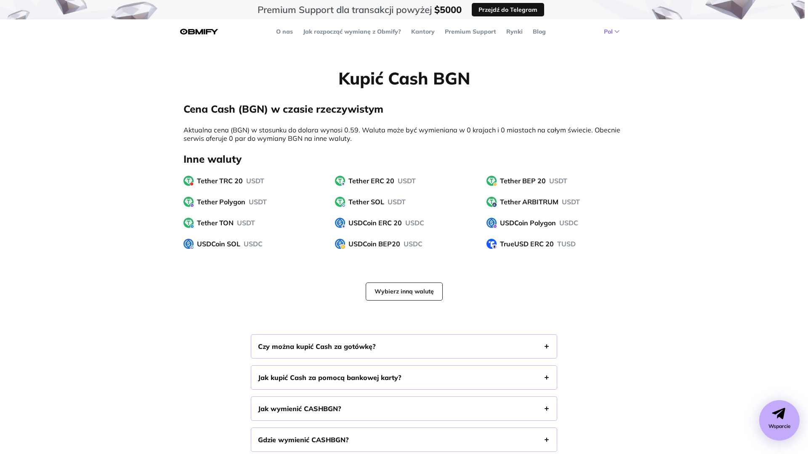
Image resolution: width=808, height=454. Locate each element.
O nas (284, 31)
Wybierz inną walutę (404, 291)
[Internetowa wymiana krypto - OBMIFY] (199, 31)
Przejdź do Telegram (507, 9)
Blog (539, 31)
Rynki (514, 31)
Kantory (423, 31)
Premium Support (470, 31)
